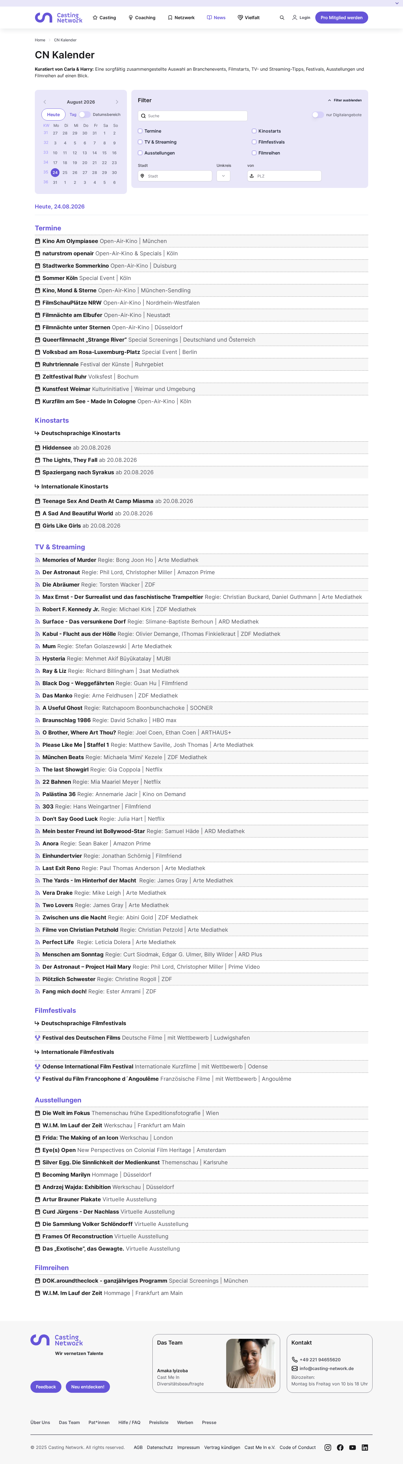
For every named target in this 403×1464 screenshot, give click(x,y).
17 (55, 162)
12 (75, 152)
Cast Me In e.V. (260, 1447)
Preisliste (158, 1422)
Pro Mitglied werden (342, 17)
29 (74, 133)
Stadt (143, 165)
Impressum (188, 1447)
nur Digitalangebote (344, 114)
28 (65, 133)
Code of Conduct (298, 1447)
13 (85, 152)
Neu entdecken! (87, 1386)
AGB (138, 1447)
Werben (185, 1422)
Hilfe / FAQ (129, 1422)
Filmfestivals (272, 142)
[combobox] (223, 175)
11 (65, 152)
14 (94, 152)
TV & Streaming (160, 142)
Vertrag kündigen (222, 1447)
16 (114, 152)
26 (74, 172)
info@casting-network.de (327, 1368)
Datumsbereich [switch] (106, 114)
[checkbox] (140, 131)
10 (55, 152)
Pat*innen (99, 1422)
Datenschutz (160, 1447)
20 (84, 162)
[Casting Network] (59, 17)
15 (104, 152)
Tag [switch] (73, 114)
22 (104, 162)
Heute (53, 114)
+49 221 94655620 (320, 1359)
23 (114, 162)
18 (65, 162)
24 (55, 172)
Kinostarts (270, 131)
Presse (209, 1422)
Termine (152, 131)
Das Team (69, 1422)
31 (94, 133)
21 (94, 162)
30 (84, 133)
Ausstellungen (159, 153)
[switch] (85, 114)
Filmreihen (269, 153)
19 (75, 162)
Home (40, 40)
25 (65, 172)
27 (55, 133)
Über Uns (40, 1422)
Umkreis (224, 165)
